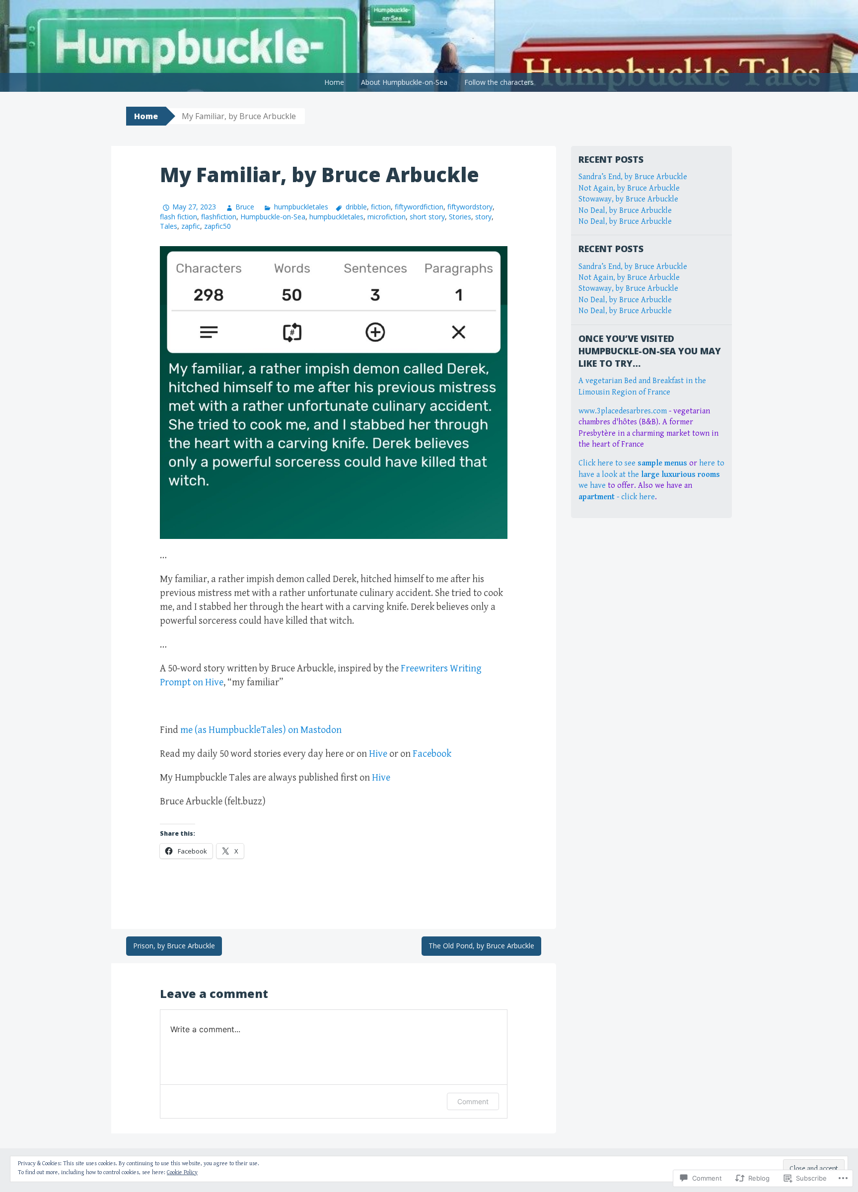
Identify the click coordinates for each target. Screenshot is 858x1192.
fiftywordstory (470, 206)
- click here (616, 497)
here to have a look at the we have (651, 474)
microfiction (386, 216)
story (483, 216)
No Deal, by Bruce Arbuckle (625, 210)
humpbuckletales (301, 206)
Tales (168, 226)
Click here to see (632, 463)
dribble (356, 206)
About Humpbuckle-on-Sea (404, 82)
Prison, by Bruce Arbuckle (174, 945)
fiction (381, 206)
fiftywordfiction (419, 206)
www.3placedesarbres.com (622, 411)
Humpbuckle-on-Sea (272, 216)
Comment (473, 1101)
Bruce (244, 206)
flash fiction (178, 216)
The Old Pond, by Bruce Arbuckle (481, 945)
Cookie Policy (182, 1172)
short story (427, 216)
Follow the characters (499, 82)
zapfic (190, 226)
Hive (378, 754)
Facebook (432, 754)
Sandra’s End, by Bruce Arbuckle (632, 177)
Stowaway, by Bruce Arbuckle (628, 199)
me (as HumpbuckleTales (231, 730)
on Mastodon (314, 730)
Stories (460, 216)
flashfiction (218, 216)
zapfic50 (217, 226)
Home (334, 82)
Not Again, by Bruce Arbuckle (629, 188)
